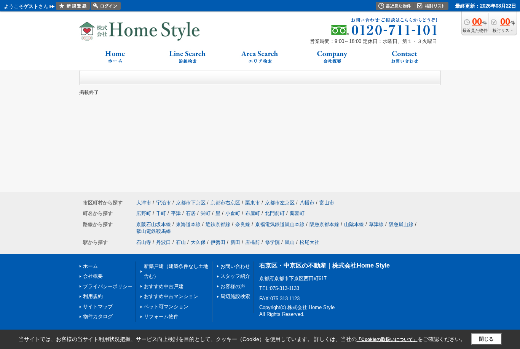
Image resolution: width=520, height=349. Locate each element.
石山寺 (143, 242)
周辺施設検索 (235, 296)
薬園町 (297, 213)
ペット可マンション (166, 306)
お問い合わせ (235, 266)
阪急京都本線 (324, 224)
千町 (161, 213)
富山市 (326, 203)
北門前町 (275, 213)
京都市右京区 (225, 203)
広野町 (143, 213)
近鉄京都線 (218, 224)
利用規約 (93, 296)
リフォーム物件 (161, 316)
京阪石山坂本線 (153, 224)
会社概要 (93, 276)
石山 (181, 242)
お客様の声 (232, 286)
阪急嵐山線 (401, 224)
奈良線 (242, 224)
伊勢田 (218, 242)
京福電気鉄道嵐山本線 (280, 224)
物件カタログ (98, 316)
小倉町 (232, 213)
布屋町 (252, 213)
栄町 (206, 213)
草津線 (376, 224)
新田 (235, 242)
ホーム (90, 266)
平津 (176, 213)
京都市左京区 (280, 203)
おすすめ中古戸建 (163, 286)
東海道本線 (188, 224)
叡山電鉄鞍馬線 (153, 231)
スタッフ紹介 (235, 276)
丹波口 (163, 242)
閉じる (486, 339)
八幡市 (307, 203)
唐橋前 (252, 242)
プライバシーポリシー (107, 286)
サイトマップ (98, 306)
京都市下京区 (191, 203)
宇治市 (163, 203)
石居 (191, 213)
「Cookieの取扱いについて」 (387, 339)
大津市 (143, 203)
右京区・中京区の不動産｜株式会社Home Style (324, 265)
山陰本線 (354, 224)
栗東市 (252, 203)
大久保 (198, 242)
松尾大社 (309, 242)
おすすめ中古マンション (171, 296)
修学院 (272, 242)
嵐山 (290, 242)
